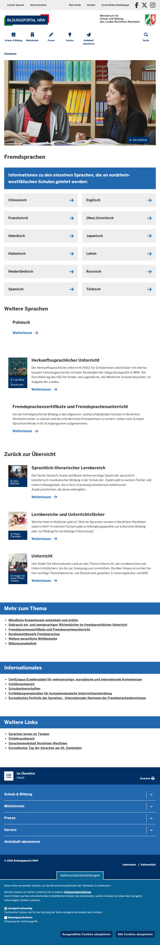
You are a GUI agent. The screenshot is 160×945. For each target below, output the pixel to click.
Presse (9, 818)
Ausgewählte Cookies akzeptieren (86, 934)
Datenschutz (148, 864)
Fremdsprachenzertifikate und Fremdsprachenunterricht (49, 629)
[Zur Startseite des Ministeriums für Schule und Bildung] (26, 20)
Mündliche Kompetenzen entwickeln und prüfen (43, 620)
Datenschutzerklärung (77, 892)
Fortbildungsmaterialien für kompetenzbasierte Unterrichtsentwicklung (60, 693)
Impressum (129, 864)
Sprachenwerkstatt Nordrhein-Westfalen (38, 743)
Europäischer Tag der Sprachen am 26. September (45, 748)
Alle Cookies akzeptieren (135, 934)
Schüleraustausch (22, 684)
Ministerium (14, 806)
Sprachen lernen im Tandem (29, 734)
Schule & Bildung (18, 794)
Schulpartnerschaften (24, 688)
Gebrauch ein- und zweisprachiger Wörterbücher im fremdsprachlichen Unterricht (68, 625)
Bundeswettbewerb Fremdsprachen (34, 634)
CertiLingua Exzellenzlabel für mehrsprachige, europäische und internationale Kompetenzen (75, 679)
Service (10, 830)
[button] (115, 5)
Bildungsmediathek (22, 643)
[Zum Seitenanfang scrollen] (152, 937)
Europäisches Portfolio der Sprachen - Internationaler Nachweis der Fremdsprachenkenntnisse (77, 698)
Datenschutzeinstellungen (80, 875)
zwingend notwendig (20, 908)
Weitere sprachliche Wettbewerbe (33, 639)
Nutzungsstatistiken (20, 917)
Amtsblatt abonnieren (22, 841)
